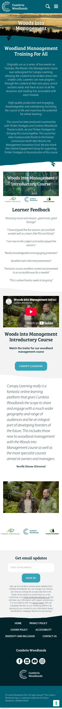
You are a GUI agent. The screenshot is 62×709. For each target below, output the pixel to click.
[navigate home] (15, 7)
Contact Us (50, 636)
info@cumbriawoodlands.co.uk (36, 597)
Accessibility (44, 630)
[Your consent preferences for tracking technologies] (56, 703)
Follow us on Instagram (42, 661)
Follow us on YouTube (34, 661)
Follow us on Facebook (19, 661)
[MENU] (56, 6)
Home (18, 623)
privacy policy (38, 603)
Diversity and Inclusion (20, 636)
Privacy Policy (38, 623)
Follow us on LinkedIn (27, 661)
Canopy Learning (31, 366)
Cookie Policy (19, 630)
